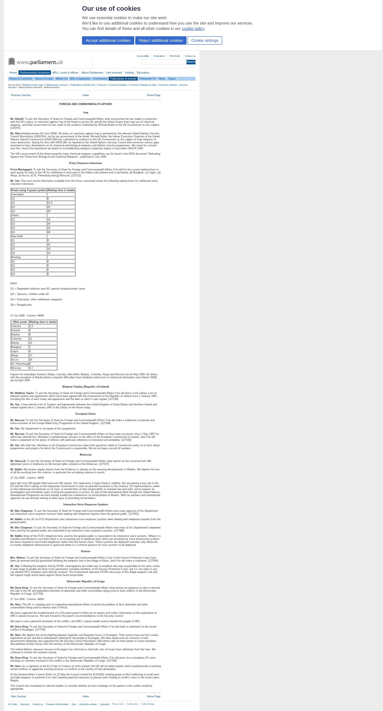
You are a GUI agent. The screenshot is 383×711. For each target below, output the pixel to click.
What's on (61, 78)
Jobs (73, 704)
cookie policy (193, 28)
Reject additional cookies (161, 40)
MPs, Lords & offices (65, 72)
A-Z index (12, 704)
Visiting (129, 72)
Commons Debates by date (143, 85)
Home (13, 72)
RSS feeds (175, 56)
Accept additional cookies (108, 40)
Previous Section (21, 95)
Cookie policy (132, 704)
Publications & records (123, 78)
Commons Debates (118, 85)
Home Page (153, 95)
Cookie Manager (148, 704)
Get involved (114, 72)
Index (86, 95)
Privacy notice (118, 704)
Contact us (190, 56)
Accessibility (143, 56)
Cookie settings (204, 40)
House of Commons (20, 78)
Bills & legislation (80, 78)
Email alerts (159, 56)
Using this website (88, 704)
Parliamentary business (34, 72)
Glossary (24, 704)
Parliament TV (147, 78)
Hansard (102, 85)
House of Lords (44, 78)
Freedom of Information (57, 704)
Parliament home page (32, 85)
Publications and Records (83, 85)
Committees (100, 78)
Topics (172, 78)
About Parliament (92, 72)
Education (143, 72)
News (162, 78)
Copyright (104, 704)
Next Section (18, 696)
